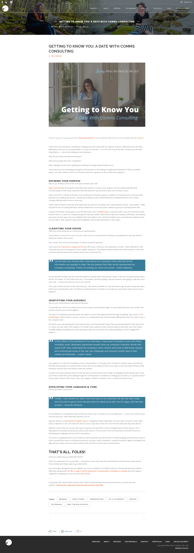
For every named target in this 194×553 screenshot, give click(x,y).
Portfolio (157, 541)
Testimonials (56, 504)
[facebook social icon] (2, 2)
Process (117, 541)
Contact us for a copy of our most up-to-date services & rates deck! (79, 485)
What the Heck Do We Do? (77, 504)
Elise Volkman (57, 56)
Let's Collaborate (116, 499)
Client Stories (82, 26)
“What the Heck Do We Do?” (86, 138)
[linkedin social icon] (6, 2)
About (107, 541)
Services (132, 499)
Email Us (188, 2)
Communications (97, 499)
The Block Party (181, 541)
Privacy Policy (181, 548)
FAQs (168, 541)
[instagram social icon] (11, 2)
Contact (144, 541)
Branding (63, 499)
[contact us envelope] (182, 2)
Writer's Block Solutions (62, 26)
